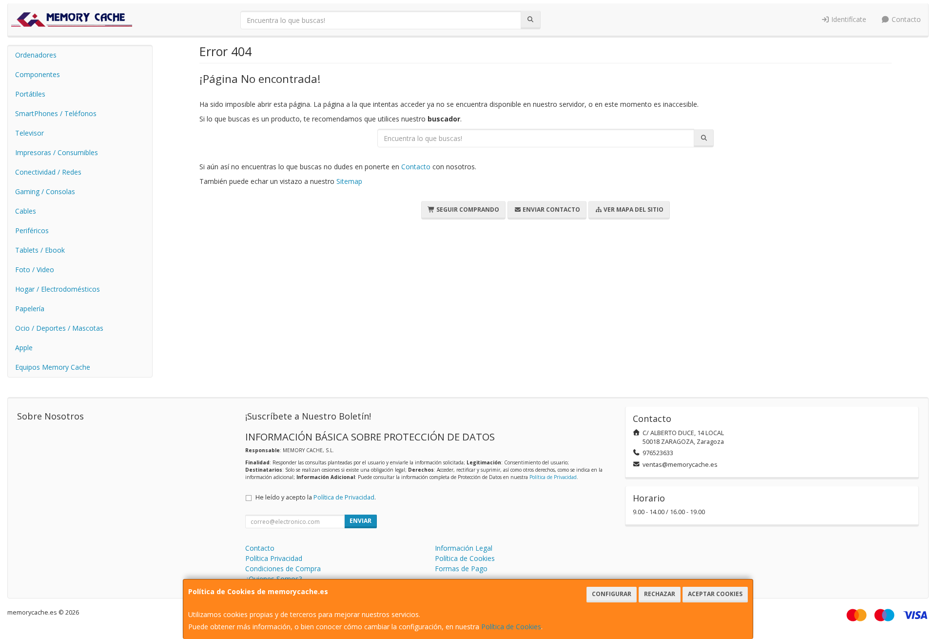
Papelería (29, 308)
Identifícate (847, 19)
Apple (24, 347)
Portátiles (30, 94)
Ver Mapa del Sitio (632, 209)
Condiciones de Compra (283, 568)
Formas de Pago (461, 568)
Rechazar (659, 594)
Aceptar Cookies (715, 594)
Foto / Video (34, 269)
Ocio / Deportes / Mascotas (59, 328)
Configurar (611, 594)
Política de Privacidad (553, 477)
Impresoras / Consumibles (56, 152)
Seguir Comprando (467, 209)
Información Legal (463, 548)
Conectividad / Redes (48, 172)
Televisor (29, 133)
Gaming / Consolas (45, 191)
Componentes (37, 74)
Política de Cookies (511, 626)
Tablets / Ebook (40, 250)
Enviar (360, 521)
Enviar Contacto (550, 209)
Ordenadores (36, 55)
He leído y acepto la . (315, 497)
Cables (25, 211)
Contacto (905, 19)
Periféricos (32, 230)
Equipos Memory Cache (52, 367)
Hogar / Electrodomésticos (57, 289)
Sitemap (349, 181)
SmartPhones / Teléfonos (56, 113)
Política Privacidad (273, 558)
